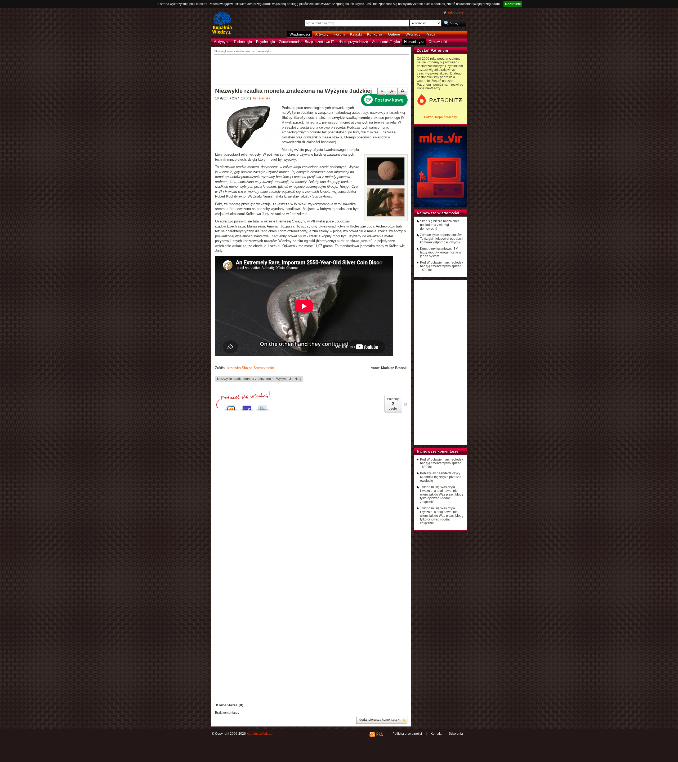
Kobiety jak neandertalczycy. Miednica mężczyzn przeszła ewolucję (440, 477)
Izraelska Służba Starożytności (251, 368)
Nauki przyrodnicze (353, 42)
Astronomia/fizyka (386, 42)
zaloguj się (455, 12)
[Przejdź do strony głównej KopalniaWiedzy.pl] (222, 23)
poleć (405, 403)
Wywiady (412, 34)
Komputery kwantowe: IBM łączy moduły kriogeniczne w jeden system (440, 252)
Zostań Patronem (432, 50)
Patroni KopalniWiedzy (440, 117)
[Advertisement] (311, 69)
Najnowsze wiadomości (438, 213)
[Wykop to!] (231, 406)
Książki (356, 34)
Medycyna (221, 42)
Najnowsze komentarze (437, 451)
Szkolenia (456, 733)
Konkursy (375, 34)
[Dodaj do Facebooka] (247, 406)
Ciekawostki (438, 42)
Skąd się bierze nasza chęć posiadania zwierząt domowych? (440, 224)
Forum (339, 34)
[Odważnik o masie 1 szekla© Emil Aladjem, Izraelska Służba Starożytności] (386, 184)
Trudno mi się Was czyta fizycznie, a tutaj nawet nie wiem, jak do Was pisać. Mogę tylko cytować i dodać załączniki (441, 494)
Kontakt (436, 733)
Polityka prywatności (407, 733)
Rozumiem (513, 4)
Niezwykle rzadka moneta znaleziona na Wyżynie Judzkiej (259, 379)
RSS (379, 734)
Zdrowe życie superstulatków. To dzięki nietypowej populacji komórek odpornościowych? (441, 238)
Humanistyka (414, 42)
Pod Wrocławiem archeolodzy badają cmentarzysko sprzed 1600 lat (441, 266)
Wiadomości (299, 34)
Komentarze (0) (229, 705)
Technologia (243, 42)
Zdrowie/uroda (290, 42)
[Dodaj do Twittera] (263, 406)
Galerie (394, 34)
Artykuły (321, 34)
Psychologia (265, 42)
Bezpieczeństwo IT (319, 42)
